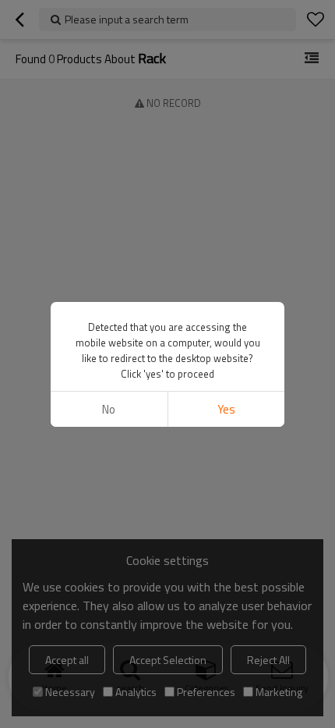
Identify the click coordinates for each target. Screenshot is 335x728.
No (108, 409)
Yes (226, 409)
